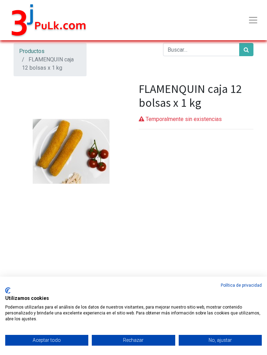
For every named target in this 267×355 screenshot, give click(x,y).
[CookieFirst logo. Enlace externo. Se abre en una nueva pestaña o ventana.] (7, 290)
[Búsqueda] (246, 49)
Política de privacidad (241, 285)
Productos (31, 51)
